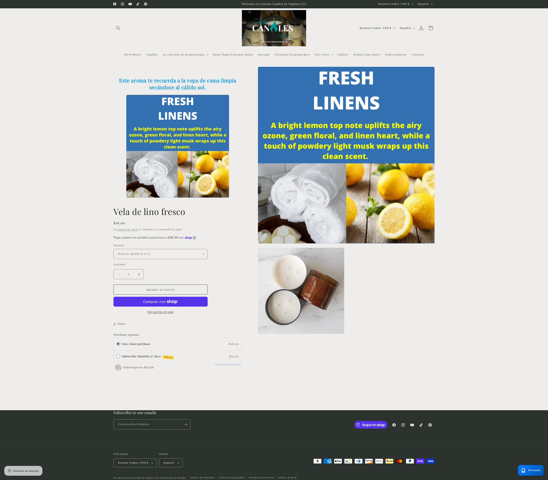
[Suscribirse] (185, 424)
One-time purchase (136, 344)
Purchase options (126, 335)
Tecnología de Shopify (173, 477)
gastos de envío (128, 229)
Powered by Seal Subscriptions (228, 364)
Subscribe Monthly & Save (147, 356)
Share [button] (122, 323)
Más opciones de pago (160, 311)
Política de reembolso (202, 477)
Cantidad (119, 264)
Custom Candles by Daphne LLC (140, 477)
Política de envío (287, 477)
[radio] (118, 344)
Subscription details (138, 367)
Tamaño (118, 245)
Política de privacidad (231, 477)
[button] (118, 28)
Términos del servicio (261, 477)
